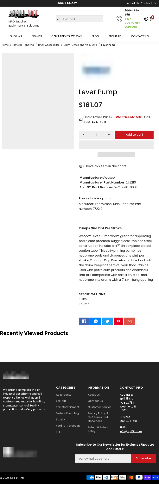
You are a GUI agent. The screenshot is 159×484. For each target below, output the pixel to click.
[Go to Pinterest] (118, 321)
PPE (58, 432)
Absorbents (63, 395)
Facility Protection (68, 426)
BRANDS (37, 36)
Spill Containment (67, 407)
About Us (133, 3)
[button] (116, 144)
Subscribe (143, 458)
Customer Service (99, 407)
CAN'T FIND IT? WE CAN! (66, 36)
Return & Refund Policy (98, 429)
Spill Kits (61, 401)
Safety (60, 419)
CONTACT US (140, 36)
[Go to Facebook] (84, 321)
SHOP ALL (16, 36)
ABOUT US (115, 36)
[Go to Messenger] (95, 321)
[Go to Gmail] (129, 321)
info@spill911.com (131, 431)
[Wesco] (96, 86)
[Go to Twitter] (107, 321)
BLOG (95, 36)
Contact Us (148, 3)
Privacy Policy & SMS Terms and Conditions (98, 417)
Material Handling (67, 413)
